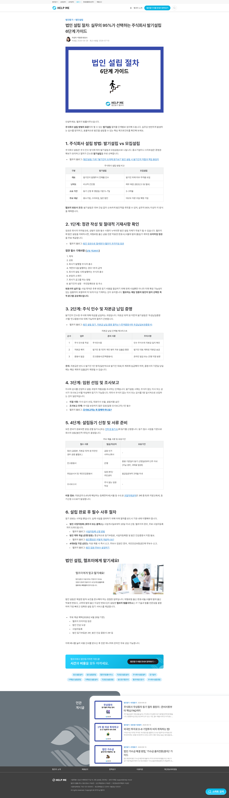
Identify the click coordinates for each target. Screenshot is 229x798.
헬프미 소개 (138, 8)
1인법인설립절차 (123, 675)
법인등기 (55, 2)
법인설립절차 (77, 675)
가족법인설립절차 (91, 680)
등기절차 (153, 675)
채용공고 (99, 2)
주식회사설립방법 (154, 680)
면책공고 (112, 769)
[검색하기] (174, 8)
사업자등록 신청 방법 (95, 531)
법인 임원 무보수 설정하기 (97, 547)
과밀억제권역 (130, 495)
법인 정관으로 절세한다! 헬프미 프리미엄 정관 (103, 243)
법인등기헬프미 (123, 680)
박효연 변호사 (82, 38)
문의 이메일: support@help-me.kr (120, 780)
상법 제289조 (93, 250)
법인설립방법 (91, 675)
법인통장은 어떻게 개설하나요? (100, 539)
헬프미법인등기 (138, 680)
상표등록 (63, 2)
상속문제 (71, 2)
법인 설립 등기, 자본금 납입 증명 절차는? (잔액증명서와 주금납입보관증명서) (117, 324)
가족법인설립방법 (75, 680)
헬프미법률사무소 (106, 675)
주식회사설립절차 (139, 675)
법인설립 (79, 20)
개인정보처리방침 (170, 769)
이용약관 (140, 769)
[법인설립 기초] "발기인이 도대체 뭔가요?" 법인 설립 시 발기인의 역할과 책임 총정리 (121, 159)
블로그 (78, 2)
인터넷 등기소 (111, 429)
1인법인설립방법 (108, 680)
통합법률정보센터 (88, 2)
